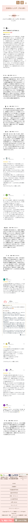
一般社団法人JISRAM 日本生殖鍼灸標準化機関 (13, 478)
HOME (14, 483)
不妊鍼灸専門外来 (14, 489)
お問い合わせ (14, 502)
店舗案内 (14, 486)
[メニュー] (26, 3)
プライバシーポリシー (14, 508)
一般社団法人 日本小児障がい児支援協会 (4, 478)
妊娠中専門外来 (14, 492)
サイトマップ (14, 505)
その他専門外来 (14, 499)
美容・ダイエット (14, 496)
